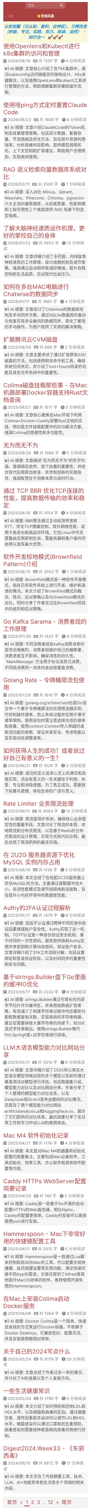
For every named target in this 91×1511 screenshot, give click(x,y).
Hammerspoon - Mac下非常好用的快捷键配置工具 (44, 1237)
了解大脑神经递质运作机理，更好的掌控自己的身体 (44, 232)
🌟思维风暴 (45, 16)
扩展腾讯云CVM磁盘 (30, 339)
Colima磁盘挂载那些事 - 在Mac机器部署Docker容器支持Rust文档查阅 (45, 392)
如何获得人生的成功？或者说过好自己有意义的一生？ (44, 754)
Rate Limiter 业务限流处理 (38, 803)
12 (50, 1502)
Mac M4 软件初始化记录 (36, 1135)
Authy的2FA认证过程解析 (37, 907)
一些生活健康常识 (26, 1390)
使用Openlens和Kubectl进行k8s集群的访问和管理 (41, 50)
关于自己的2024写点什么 (36, 1351)
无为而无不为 (20, 445)
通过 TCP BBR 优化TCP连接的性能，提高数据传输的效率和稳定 (44, 498)
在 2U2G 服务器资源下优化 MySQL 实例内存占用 (39, 858)
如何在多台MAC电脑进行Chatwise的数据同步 (36, 290)
